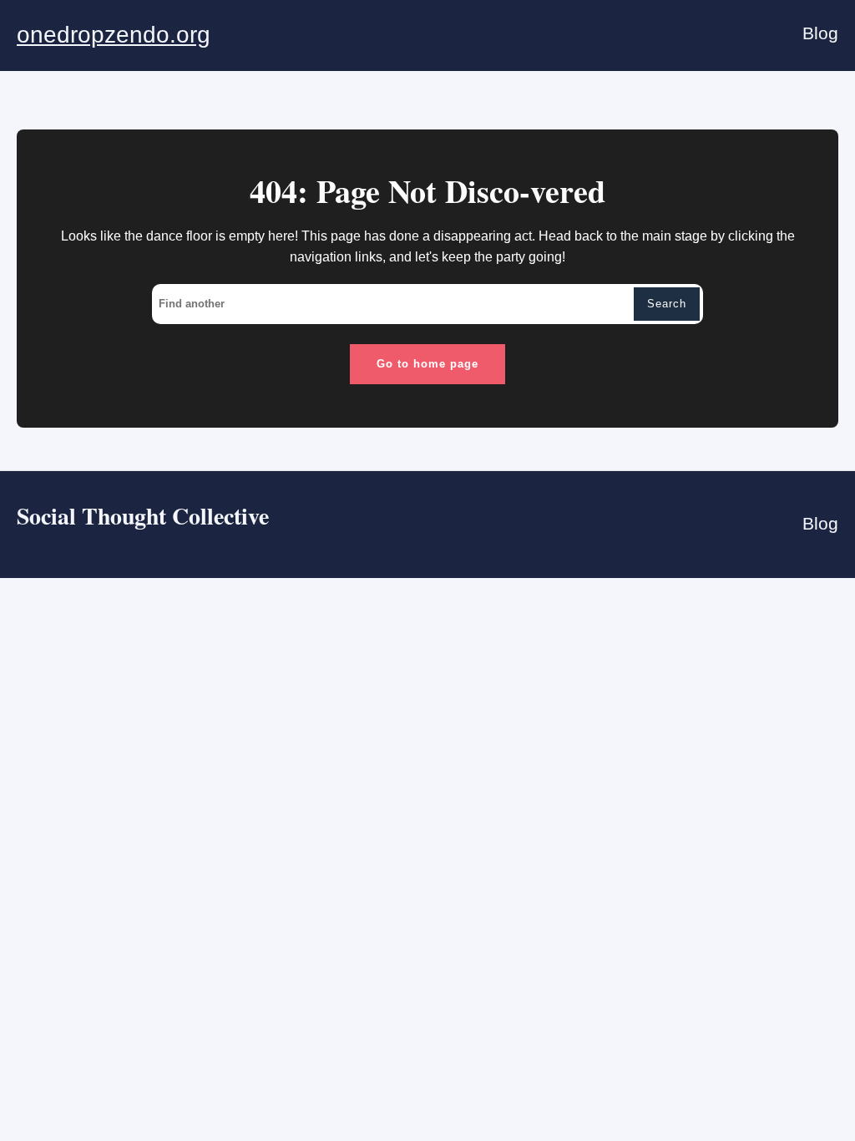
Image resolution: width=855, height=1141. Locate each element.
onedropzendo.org (113, 35)
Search (666, 303)
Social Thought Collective (143, 516)
